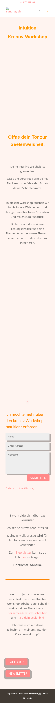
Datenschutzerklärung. (20, 488)
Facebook (16, 662)
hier (23, 557)
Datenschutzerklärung (29, 693)
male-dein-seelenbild (30, 617)
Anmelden (38, 478)
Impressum (12, 693)
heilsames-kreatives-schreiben (27, 613)
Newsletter (23, 552)
